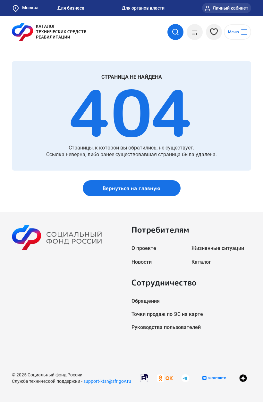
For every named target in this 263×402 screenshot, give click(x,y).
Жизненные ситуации (217, 248)
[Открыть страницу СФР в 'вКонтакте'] (214, 378)
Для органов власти (143, 8)
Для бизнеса (70, 8)
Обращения (146, 301)
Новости (142, 262)
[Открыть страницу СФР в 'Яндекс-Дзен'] (243, 378)
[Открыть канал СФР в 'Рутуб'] (144, 378)
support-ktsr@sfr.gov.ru (107, 381)
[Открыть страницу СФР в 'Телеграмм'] (185, 378)
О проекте (144, 248)
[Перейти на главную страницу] (49, 32)
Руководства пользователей (166, 327)
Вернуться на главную (131, 188)
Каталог (201, 262)
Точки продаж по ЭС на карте (167, 314)
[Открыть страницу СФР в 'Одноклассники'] (165, 378)
